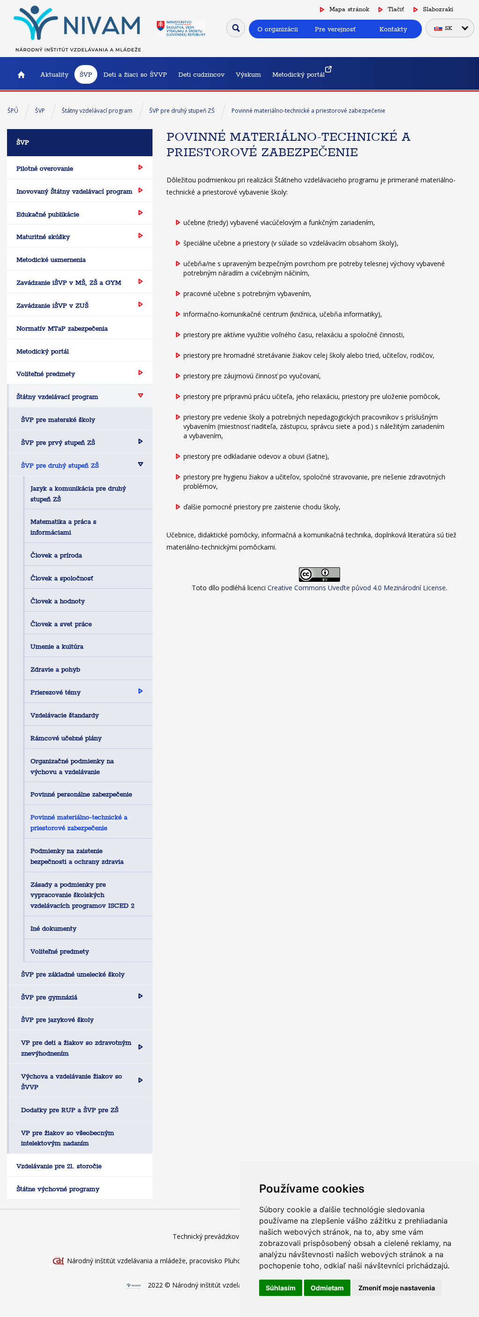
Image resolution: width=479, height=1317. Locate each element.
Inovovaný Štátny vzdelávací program (74, 191)
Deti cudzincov (201, 74)
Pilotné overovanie (44, 168)
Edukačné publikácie (47, 214)
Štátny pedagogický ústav (21, 74)
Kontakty (393, 29)
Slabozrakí (438, 9)
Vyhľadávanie (235, 28)
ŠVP (86, 74)
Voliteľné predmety (45, 373)
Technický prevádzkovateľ (212, 1236)
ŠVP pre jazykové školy (57, 1019)
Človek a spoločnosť (61, 578)
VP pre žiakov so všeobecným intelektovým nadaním (67, 1138)
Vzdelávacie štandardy (64, 715)
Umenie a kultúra (56, 646)
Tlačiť (396, 9)
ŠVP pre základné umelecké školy (72, 974)
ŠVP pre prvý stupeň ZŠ (58, 442)
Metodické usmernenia (51, 259)
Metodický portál (298, 74)
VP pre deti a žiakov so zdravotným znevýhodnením (76, 1048)
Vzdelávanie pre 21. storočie (59, 1166)
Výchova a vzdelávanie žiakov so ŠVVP (71, 1081)
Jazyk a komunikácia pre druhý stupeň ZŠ (78, 494)
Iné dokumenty (53, 928)
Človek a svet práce (61, 624)
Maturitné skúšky (43, 236)
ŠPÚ (12, 111)
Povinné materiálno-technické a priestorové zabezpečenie (308, 111)
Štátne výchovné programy (57, 1189)
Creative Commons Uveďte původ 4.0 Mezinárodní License (357, 587)
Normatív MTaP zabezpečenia (62, 328)
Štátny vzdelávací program (97, 111)
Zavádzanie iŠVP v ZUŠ (52, 305)
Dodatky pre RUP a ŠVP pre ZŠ (69, 1110)
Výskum (248, 74)
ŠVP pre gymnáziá (49, 997)
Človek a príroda (56, 555)
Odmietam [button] (327, 1288)
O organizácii (277, 29)
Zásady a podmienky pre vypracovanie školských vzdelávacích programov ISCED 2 (82, 895)
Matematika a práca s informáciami (63, 527)
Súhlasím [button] (281, 1288)
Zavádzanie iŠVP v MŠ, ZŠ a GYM (68, 282)
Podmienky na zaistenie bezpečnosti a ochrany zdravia (76, 856)
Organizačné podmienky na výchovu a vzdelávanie (72, 766)
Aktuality (54, 74)
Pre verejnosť (335, 29)
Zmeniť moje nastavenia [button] (396, 1288)
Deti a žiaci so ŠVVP (135, 74)
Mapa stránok (349, 9)
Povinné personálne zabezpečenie (81, 794)
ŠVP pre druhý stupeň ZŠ (182, 111)
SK (448, 28)
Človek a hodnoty (57, 601)
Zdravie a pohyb (55, 669)
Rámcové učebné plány (66, 738)
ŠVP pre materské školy (58, 419)
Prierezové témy (55, 692)
